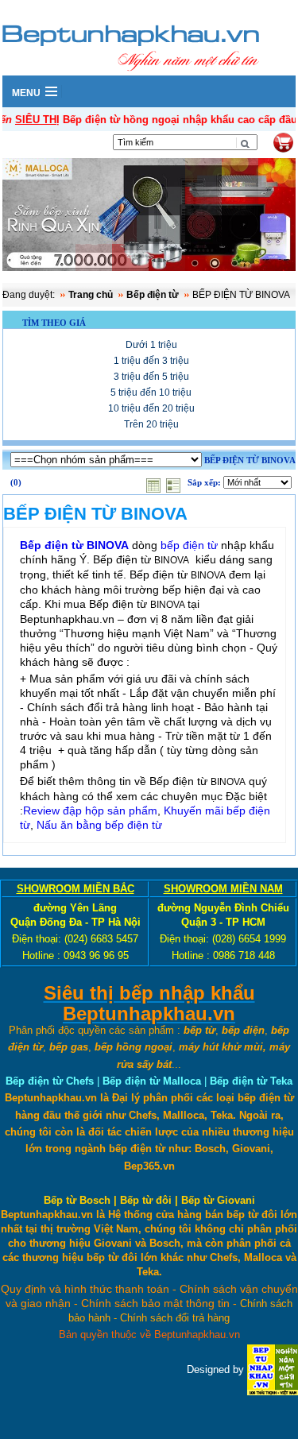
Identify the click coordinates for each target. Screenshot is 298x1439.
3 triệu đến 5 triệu (151, 376)
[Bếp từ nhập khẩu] (272, 1369)
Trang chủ (90, 294)
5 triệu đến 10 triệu (151, 392)
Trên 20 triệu (151, 424)
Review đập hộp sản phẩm (90, 810)
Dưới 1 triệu (151, 344)
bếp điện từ (189, 545)
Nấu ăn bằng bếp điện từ (99, 824)
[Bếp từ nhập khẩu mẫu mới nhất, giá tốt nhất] (149, 216)
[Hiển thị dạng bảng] (155, 482)
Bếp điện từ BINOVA (74, 545)
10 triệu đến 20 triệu (151, 408)
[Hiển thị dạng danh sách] (175, 482)
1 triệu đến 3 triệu (151, 360)
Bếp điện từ (152, 294)
